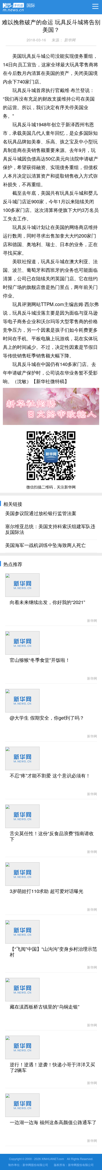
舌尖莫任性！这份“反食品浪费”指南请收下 (52, 836)
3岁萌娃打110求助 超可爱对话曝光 (46, 891)
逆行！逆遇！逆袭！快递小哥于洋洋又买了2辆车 (52, 1067)
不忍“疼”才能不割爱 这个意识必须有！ (50, 776)
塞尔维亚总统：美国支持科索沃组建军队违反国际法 (50, 529)
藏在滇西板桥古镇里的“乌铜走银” (44, 1007)
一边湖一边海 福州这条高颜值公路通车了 (53, 1122)
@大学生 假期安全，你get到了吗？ (47, 718)
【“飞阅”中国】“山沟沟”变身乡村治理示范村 (53, 952)
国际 (31, 4)
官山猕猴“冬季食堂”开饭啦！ (40, 660)
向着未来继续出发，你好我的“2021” (47, 602)
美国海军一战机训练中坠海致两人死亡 (45, 545)
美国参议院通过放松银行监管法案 (40, 513)
